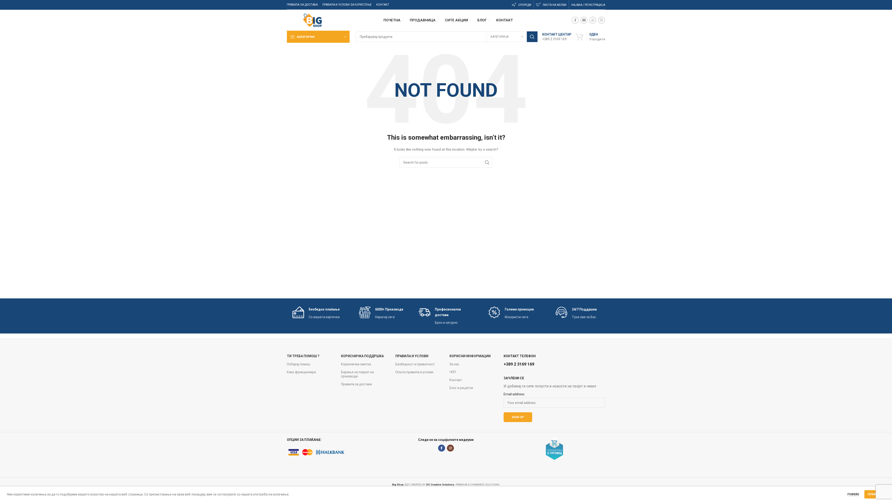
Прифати (875, 494)
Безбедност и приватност (415, 364)
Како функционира (301, 372)
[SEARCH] (532, 36)
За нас (454, 364)
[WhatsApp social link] (592, 20)
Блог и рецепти (461, 388)
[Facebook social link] (575, 20)
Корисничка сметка (356, 364)
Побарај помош (298, 364)
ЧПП (452, 372)
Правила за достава (356, 384)
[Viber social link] (601, 20)
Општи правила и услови (414, 372)
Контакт (455, 380)
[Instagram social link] (450, 448)
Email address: (514, 394)
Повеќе (853, 494)
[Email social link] (583, 20)
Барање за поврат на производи (357, 374)
